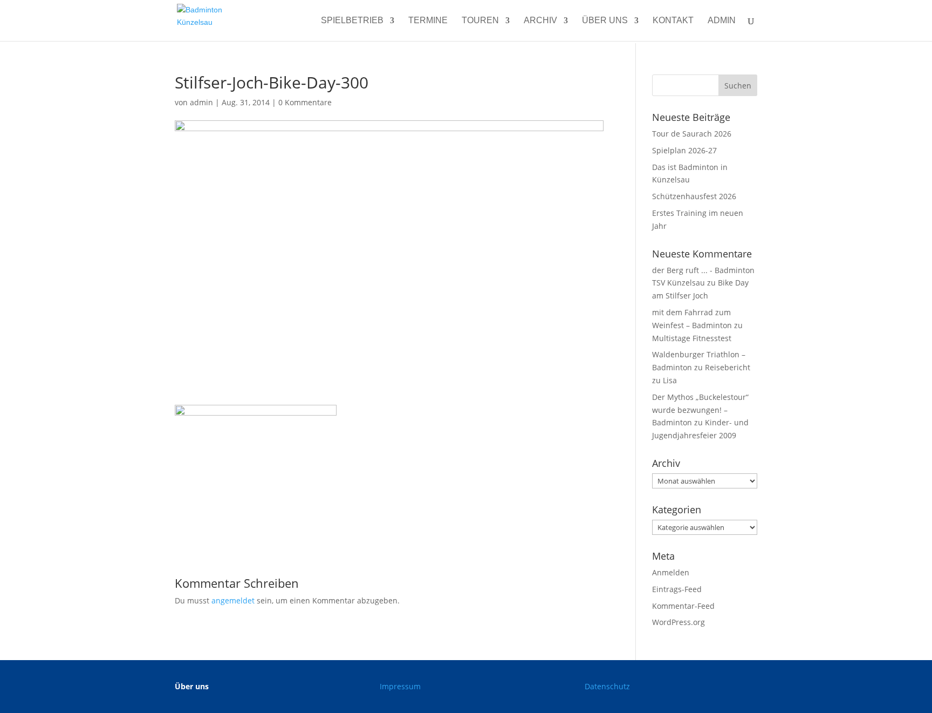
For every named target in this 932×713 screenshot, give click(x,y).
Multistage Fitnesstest (691, 338)
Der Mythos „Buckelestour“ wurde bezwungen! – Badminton (700, 410)
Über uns (605, 21)
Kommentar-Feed (683, 606)
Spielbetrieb (352, 21)
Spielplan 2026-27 (684, 150)
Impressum (400, 686)
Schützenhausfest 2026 (694, 196)
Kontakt (673, 21)
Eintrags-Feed (677, 589)
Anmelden (670, 572)
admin (722, 21)
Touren (480, 21)
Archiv (540, 21)
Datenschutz (607, 686)
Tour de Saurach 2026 (691, 133)
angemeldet (233, 600)
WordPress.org (678, 622)
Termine (428, 21)
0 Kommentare (305, 102)
